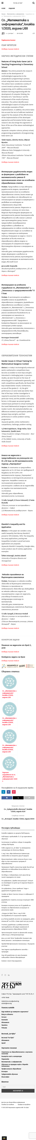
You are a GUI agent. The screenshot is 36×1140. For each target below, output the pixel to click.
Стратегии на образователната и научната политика (17, 1053)
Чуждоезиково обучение (10, 1074)
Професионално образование (11, 1069)
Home (3, 8)
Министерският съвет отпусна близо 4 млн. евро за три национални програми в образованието (17, 861)
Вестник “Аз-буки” (8, 1038)
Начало (4, 14)
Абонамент (5, 1022)
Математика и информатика (15, 14)
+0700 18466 (5, 997)
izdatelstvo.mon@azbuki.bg (10, 1001)
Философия (5, 1077)
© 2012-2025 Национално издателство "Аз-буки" (15, 1107)
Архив (3, 1043)
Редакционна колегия (8, 40)
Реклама (4, 1028)
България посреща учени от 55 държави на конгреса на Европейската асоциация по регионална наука (16, 908)
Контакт (5, 1020)
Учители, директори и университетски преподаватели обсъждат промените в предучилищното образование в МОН (15, 927)
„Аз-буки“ (11, 33)
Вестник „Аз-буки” (17, 3)
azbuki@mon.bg (7, 1003)
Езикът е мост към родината (12, 961)
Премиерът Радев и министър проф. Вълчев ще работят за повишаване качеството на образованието (18, 869)
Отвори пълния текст (10, 49)
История (5, 1071)
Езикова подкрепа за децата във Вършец (16, 833)
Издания (12, 8)
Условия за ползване (8, 1104)
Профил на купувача (24, 1104)
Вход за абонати (7, 1014)
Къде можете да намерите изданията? (15, 1012)
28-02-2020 (20, 33)
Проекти (5, 1025)
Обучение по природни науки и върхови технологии (15, 1065)
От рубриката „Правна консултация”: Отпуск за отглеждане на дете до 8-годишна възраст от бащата (17, 883)
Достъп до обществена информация (13, 1102)
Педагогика (5, 1059)
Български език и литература (12, 1056)
